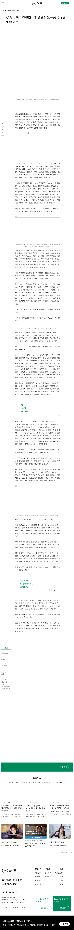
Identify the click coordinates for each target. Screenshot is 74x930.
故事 (61, 877)
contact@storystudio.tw (19, 900)
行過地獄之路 (27, 250)
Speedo (20, 191)
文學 (6, 682)
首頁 (2, 10)
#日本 (11, 782)
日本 (2, 680)
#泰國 (17, 782)
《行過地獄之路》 (22, 114)
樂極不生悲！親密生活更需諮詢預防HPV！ (36, 844)
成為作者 (38, 880)
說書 (2, 674)
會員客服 (48, 877)
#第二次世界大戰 (44, 782)
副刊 (61, 884)
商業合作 (38, 877)
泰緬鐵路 (18, 183)
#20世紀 (55, 782)
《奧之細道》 (22, 172)
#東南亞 (62, 782)
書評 (2, 684)
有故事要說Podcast (61, 873)
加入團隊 (38, 884)
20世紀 (3, 688)
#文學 (28, 782)
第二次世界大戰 (5, 686)
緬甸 (2, 682)
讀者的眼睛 (4, 654)
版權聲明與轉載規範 (8, 897)
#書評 (34, 782)
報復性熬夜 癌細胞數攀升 (10, 845)
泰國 (6, 680)
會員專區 (48, 873)
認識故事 (38, 873)
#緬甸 (22, 782)
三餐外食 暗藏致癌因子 (57, 845)
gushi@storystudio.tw (16, 902)
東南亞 (8, 688)
